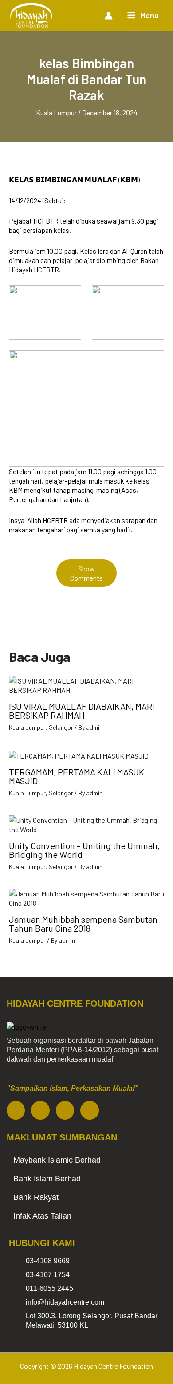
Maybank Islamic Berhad (57, 1160)
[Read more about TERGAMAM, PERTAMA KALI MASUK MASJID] (79, 754)
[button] (86, 1160)
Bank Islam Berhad (47, 1178)
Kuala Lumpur (56, 112)
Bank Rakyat (36, 1197)
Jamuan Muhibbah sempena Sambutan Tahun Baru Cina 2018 (83, 923)
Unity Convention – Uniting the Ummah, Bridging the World (84, 850)
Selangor (61, 727)
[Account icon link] (109, 16)
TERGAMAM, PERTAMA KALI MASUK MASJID (76, 776)
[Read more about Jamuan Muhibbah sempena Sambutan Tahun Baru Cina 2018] (86, 897)
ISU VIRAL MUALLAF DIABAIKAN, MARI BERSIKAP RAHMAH (81, 710)
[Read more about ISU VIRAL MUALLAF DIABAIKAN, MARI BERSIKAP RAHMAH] (86, 684)
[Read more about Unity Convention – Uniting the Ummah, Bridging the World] (86, 823)
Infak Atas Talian (42, 1215)
